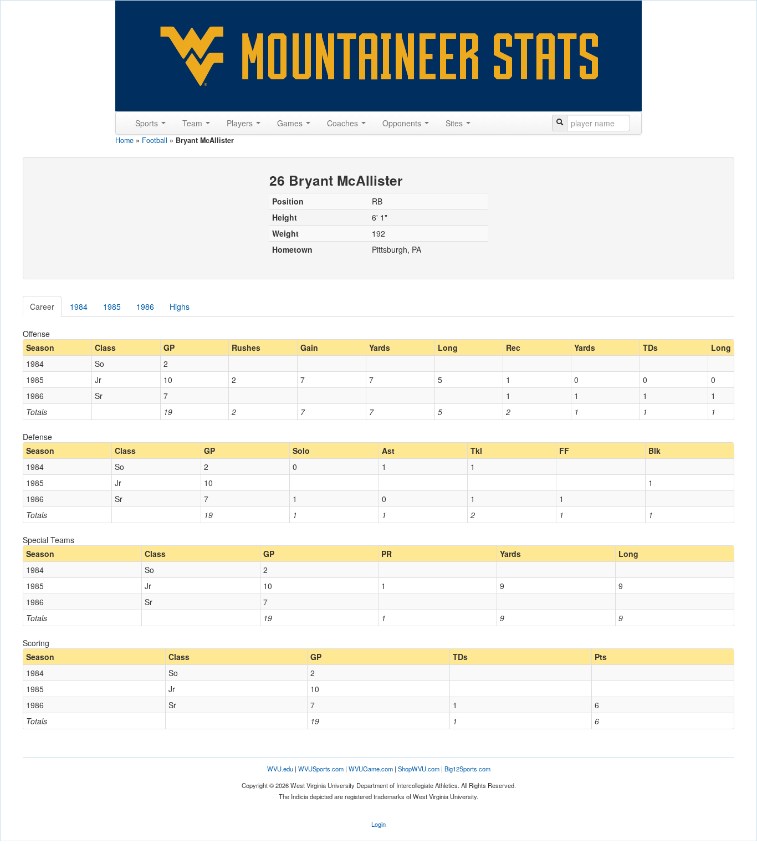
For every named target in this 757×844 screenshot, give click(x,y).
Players (241, 123)
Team (193, 123)
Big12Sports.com (467, 768)
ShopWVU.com (418, 768)
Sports (147, 123)
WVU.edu (280, 768)
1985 (112, 306)
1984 (79, 306)
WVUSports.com (321, 768)
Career (42, 306)
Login (378, 824)
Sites (455, 123)
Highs (180, 306)
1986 (145, 306)
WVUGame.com (371, 768)
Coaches (343, 123)
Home (124, 140)
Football (154, 140)
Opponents (402, 123)
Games (291, 123)
